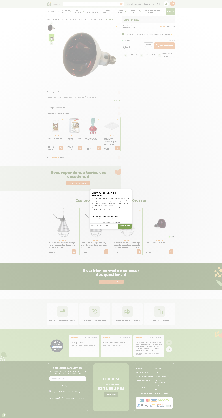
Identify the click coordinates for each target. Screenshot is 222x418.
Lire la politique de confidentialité (100, 212)
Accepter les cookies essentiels (97, 226)
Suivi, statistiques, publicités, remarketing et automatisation (107, 218)
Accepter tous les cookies (125, 226)
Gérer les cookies (111, 226)
